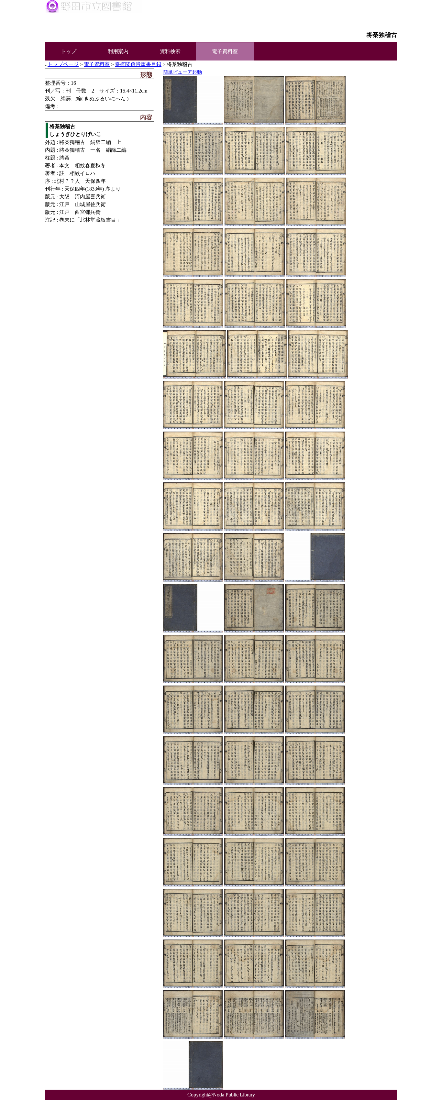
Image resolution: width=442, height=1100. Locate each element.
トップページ (63, 64)
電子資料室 (97, 64)
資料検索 (170, 51)
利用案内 (118, 51)
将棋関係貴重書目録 (138, 64)
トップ (68, 51)
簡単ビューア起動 (182, 72)
